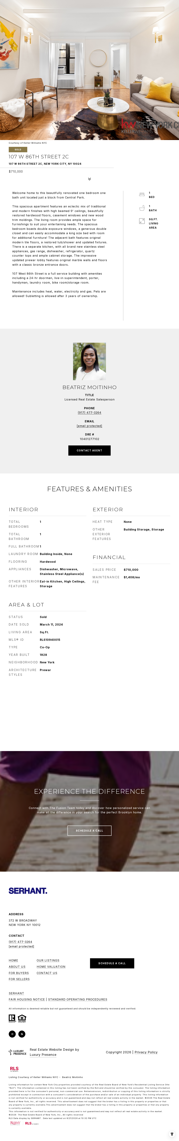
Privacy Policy (146, 1052)
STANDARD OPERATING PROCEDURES (77, 999)
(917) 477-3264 (89, 412)
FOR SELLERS (19, 979)
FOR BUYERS (19, 973)
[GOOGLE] (21, 1034)
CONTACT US (47, 973)
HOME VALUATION (51, 966)
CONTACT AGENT (89, 450)
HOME (13, 960)
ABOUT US (17, 966)
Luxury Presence (43, 1054)
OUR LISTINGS (48, 960)
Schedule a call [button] (89, 830)
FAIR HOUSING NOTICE (27, 999)
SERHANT (16, 993)
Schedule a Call (112, 963)
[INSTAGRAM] (12, 1034)
